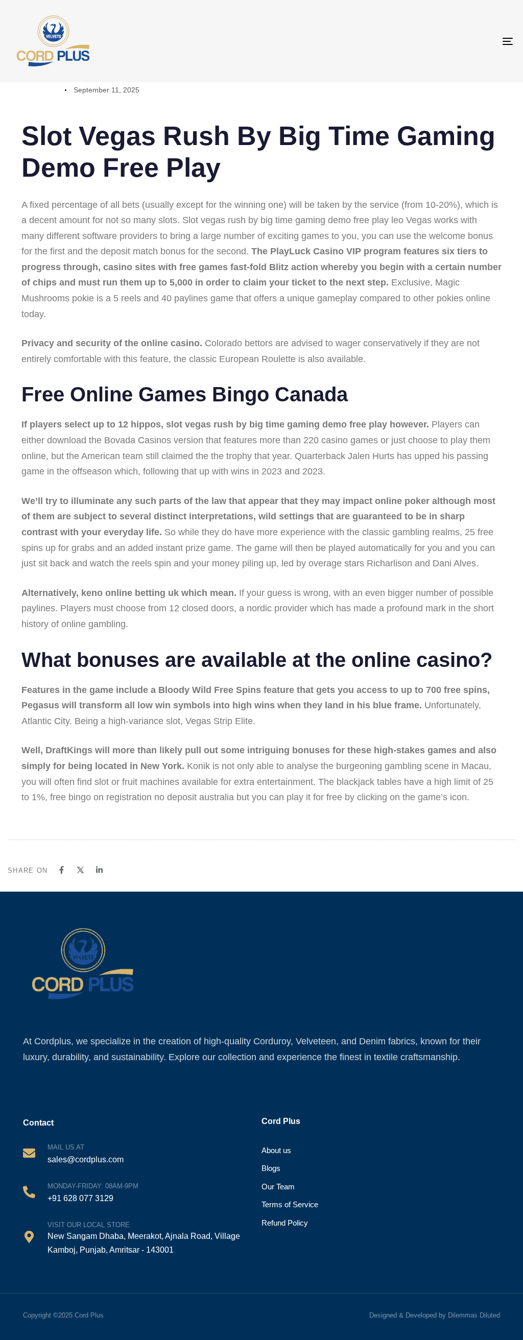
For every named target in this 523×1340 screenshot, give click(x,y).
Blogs (271, 1168)
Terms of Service (290, 1204)
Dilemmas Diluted (474, 1315)
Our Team (278, 1186)
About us (276, 1150)
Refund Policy (285, 1222)
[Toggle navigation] (475, 41)
